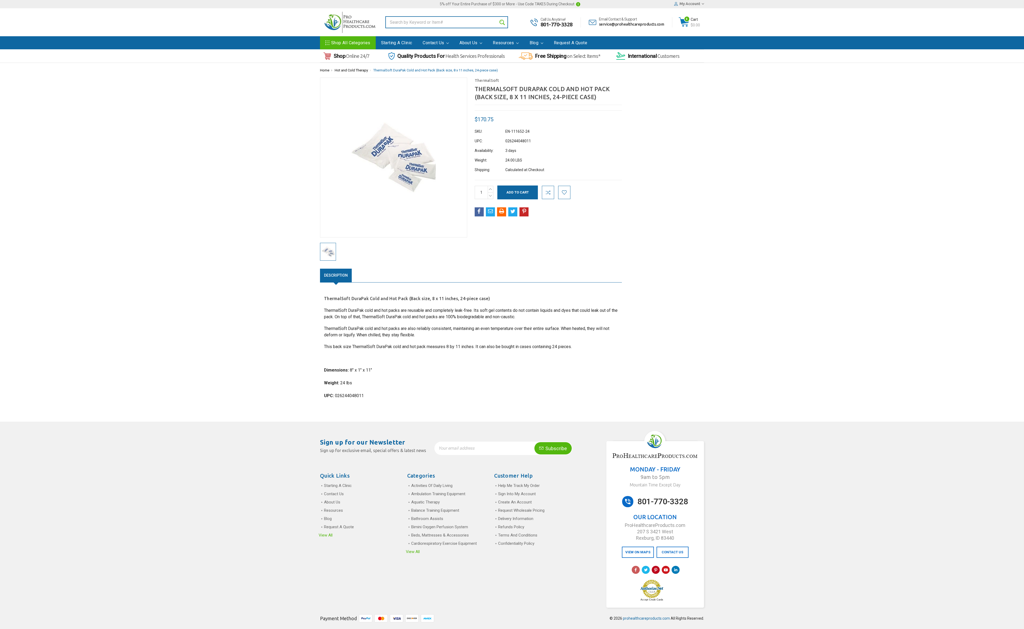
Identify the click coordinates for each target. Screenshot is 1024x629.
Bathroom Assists (427, 518)
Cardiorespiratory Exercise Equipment (444, 543)
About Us (469, 42)
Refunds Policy (511, 527)
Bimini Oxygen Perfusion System (439, 527)
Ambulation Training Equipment (438, 493)
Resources (504, 42)
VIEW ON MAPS (637, 552)
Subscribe (555, 448)
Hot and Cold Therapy (351, 70)
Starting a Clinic (396, 42)
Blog (535, 42)
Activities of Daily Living (432, 485)
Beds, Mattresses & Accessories (440, 535)
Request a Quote (570, 42)
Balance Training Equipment (435, 510)
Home (324, 70)
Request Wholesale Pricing (521, 510)
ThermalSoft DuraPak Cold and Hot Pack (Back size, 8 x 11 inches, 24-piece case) (435, 70)
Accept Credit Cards (652, 599)
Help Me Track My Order (519, 485)
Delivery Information (515, 518)
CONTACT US (672, 552)
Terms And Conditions (517, 535)
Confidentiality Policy (516, 543)
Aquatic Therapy (425, 502)
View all (326, 535)
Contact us (434, 42)
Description (336, 275)
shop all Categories (350, 42)
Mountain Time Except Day (655, 484)
